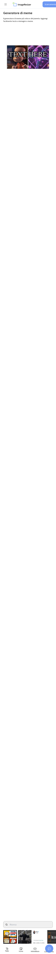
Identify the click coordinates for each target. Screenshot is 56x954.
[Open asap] (49, 948)
